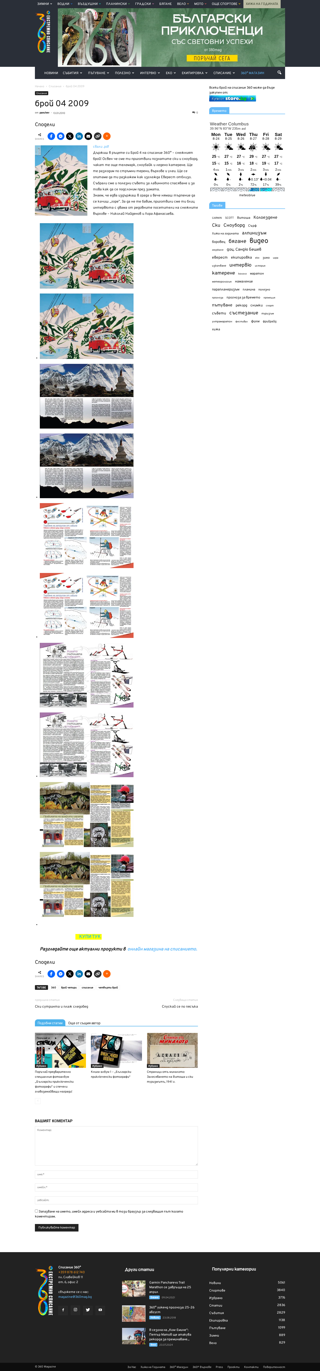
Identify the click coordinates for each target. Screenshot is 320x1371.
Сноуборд (234, 225)
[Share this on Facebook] (51, 136)
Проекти (233, 1367)
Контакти (251, 1367)
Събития (70, 73)
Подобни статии (50, 1023)
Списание (222, 73)
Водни (63, 4)
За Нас (131, 1367)
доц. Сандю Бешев (244, 249)
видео (258, 241)
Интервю (148, 73)
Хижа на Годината (262, 4)
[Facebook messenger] (60, 136)
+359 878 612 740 (71, 1272)
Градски (143, 4)
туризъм (267, 314)
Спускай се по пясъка (180, 1007)
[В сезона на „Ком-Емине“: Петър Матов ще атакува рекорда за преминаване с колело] (133, 1336)
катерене (223, 273)
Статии (215, 1306)
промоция (269, 297)
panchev (44, 112)
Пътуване (96, 73)
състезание (243, 313)
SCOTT (229, 218)
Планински (116, 4)
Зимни (43, 4)
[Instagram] (75, 1310)
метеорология (222, 282)
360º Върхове (202, 1367)
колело (242, 273)
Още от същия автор (84, 1023)
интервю (240, 265)
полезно (264, 290)
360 (53, 987)
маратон (257, 274)
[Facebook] (63, 1310)
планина (249, 290)
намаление (244, 281)
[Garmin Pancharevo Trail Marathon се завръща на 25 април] (133, 1289)
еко (257, 258)
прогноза (217, 297)
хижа (216, 329)
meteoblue (247, 195)
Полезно (122, 73)
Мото (198, 4)
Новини (51, 73)
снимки (256, 305)
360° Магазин (252, 73)
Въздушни (88, 4)
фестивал (241, 321)
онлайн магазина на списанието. (162, 949)
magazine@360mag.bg (75, 1297)
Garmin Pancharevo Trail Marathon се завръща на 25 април (170, 1287)
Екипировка (193, 73)
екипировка (241, 257)
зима (266, 258)
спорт (270, 305)
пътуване (222, 305)
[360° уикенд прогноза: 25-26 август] (133, 1313)
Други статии (139, 1270)
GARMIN (217, 218)
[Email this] (88, 136)
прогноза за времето (243, 298)
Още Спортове (224, 4)
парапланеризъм (225, 289)
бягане (237, 241)
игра (275, 258)
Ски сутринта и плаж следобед (61, 1007)
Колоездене (265, 217)
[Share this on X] (70, 136)
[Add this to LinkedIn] (79, 136)
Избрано (41, 1066)
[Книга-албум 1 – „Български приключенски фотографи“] (116, 1050)
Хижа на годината (225, 234)
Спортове (217, 1291)
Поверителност (274, 1367)
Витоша (243, 218)
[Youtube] (100, 1310)
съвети (219, 313)
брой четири (69, 987)
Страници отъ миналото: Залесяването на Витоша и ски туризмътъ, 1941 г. (170, 1077)
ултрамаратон (222, 322)
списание (87, 987)
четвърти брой (108, 987)
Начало (39, 86)
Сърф (252, 226)
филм (255, 321)
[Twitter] (88, 1310)
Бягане (165, 4)
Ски (216, 225)
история (260, 265)
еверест (220, 257)
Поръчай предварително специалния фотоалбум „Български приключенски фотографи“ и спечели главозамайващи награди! (54, 1082)
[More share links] (107, 136)
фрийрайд (269, 322)
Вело (181, 4)
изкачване (219, 266)
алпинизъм (254, 233)
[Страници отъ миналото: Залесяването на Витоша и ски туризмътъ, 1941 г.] (172, 1050)
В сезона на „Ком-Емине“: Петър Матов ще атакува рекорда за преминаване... (170, 1334)
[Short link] (97, 136)
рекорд (241, 305)
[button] (279, 72)
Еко (169, 73)
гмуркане (217, 250)
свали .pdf (101, 147)
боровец (218, 242)
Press (219, 1367)
